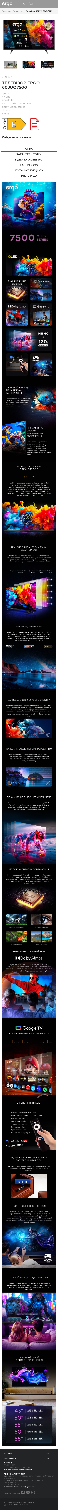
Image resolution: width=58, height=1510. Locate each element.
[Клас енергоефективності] (14, 124)
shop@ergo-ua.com (25, 1469)
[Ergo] (7, 4)
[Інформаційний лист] (35, 124)
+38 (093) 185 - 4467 (11, 1469)
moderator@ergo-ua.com (25, 1487)
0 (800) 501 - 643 (10, 1487)
